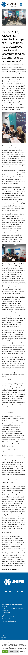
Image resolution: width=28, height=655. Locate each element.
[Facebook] (6, 591)
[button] (21, 4)
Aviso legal (3, 638)
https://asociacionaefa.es (9, 621)
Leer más (22, 651)
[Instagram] (14, 591)
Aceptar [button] (5, 651)
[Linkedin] (18, 591)
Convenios (16, 64)
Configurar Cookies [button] (14, 651)
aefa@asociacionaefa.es (12, 619)
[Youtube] (22, 591)
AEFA (22, 64)
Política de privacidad (6, 640)
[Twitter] (10, 591)
